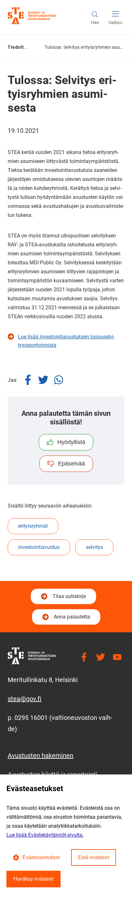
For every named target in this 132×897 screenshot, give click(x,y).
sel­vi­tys (94, 547)
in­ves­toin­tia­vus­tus (39, 547)
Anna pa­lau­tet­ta (72, 617)
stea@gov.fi (24, 699)
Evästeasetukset (41, 857)
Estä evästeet (93, 857)
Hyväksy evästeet (33, 879)
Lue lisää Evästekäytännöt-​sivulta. (45, 835)
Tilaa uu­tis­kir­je (68, 598)
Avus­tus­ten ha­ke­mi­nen (40, 755)
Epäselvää (71, 463)
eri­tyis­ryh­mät (33, 526)
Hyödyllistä (71, 442)
